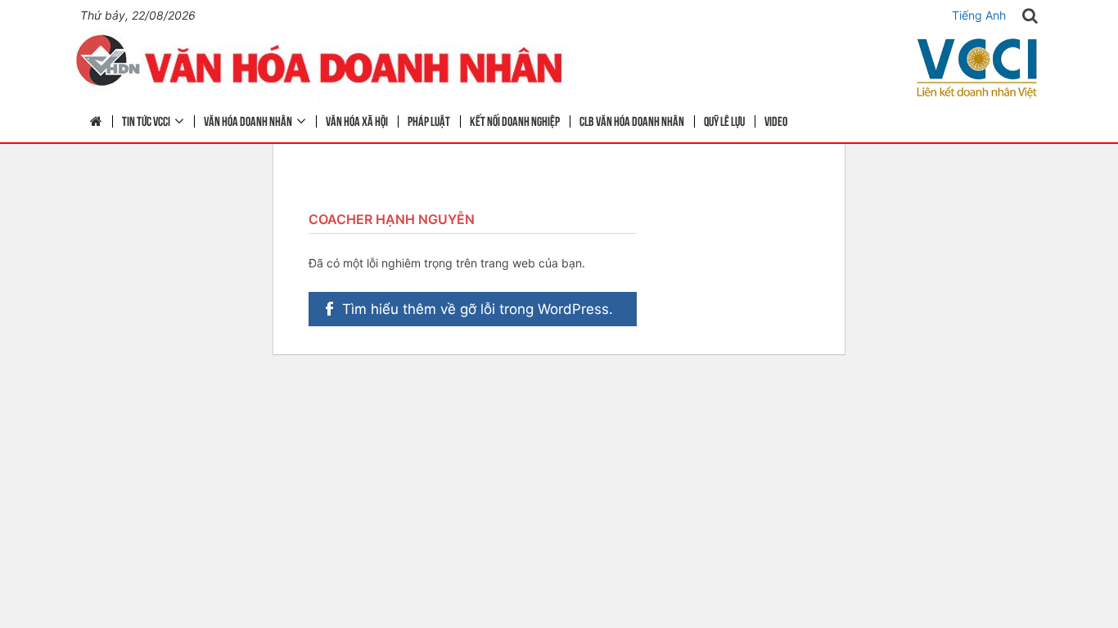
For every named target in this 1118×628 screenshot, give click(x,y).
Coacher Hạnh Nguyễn (392, 219)
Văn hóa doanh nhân (248, 120)
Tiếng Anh (979, 15)
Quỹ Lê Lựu (724, 120)
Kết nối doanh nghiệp (515, 120)
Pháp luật (429, 120)
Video (775, 120)
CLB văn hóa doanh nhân (631, 120)
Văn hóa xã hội (357, 120)
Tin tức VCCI (146, 120)
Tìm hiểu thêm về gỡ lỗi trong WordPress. (477, 309)
